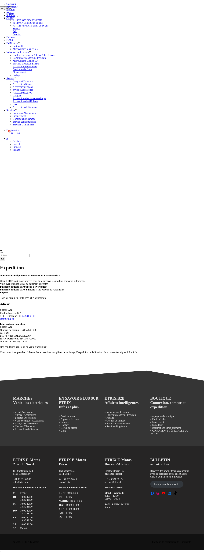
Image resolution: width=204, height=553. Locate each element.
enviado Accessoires (23, 89)
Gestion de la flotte (22, 69)
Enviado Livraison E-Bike (26, 63)
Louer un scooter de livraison (121, 415)
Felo (15, 31)
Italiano (16, 149)
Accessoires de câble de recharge (29, 98)
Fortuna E (18, 46)
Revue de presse (69, 427)
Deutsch (17, 141)
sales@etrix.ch (20, 482)
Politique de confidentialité (165, 542)
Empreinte (186, 542)
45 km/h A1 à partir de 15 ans (28, 22)
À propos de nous (70, 419)
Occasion (11, 4)
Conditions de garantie (24, 118)
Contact (10, 18)
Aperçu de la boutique (163, 416)
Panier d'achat (159, 419)
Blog (8, 12)
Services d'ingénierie (116, 426)
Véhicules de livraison (17, 52)
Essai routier (12, 130)
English (16, 144)
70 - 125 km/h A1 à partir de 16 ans (30, 25)
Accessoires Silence (23, 84)
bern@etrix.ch (66, 482)
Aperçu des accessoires (26, 423)
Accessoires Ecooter (23, 87)
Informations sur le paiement (166, 427)
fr (7, 138)
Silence (16, 28)
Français (17, 147)
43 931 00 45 (28, 316)
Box (15, 104)
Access (10, 78)
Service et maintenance (24, 121)
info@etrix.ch (7, 318)
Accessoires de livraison (25, 66)
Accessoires (27, 412)
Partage (16, 75)
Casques (17, 95)
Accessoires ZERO (22, 92)
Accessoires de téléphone (25, 101)
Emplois (10, 9)
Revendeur (11, 6)
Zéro (17, 412)
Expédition (157, 425)
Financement (19, 72)
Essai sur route (68, 416)
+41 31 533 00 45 (68, 479)
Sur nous (10, 15)
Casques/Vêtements (23, 81)
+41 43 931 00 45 (22, 479)
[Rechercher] (2, 259)
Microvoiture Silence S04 (25, 49)
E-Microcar (12, 43)
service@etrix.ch (113, 482)
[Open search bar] (1, 252)
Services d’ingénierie (23, 124)
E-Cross (10, 37)
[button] (1, 551)
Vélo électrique (22, 420)
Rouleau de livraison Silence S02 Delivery (34, 55)
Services (10, 110)
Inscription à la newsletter (167, 484)
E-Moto (10, 40)
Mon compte (158, 422)
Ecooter (17, 34)
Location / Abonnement (24, 113)
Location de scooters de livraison (29, 57)
